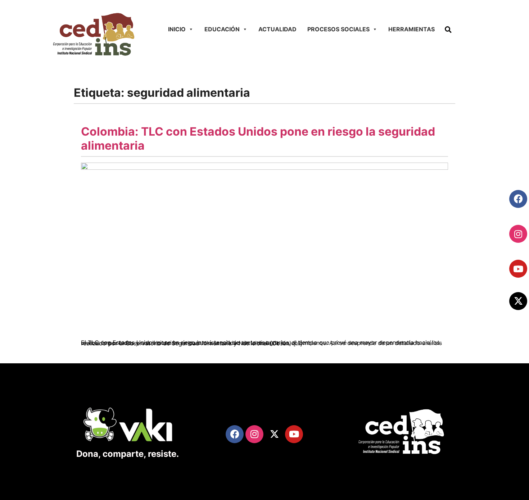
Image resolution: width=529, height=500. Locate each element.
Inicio (177, 29)
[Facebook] (518, 199)
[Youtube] (518, 269)
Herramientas (411, 29)
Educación (222, 29)
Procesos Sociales (338, 29)
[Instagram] (518, 234)
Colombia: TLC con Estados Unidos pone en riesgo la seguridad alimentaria (258, 138)
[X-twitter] (518, 301)
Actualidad (277, 29)
